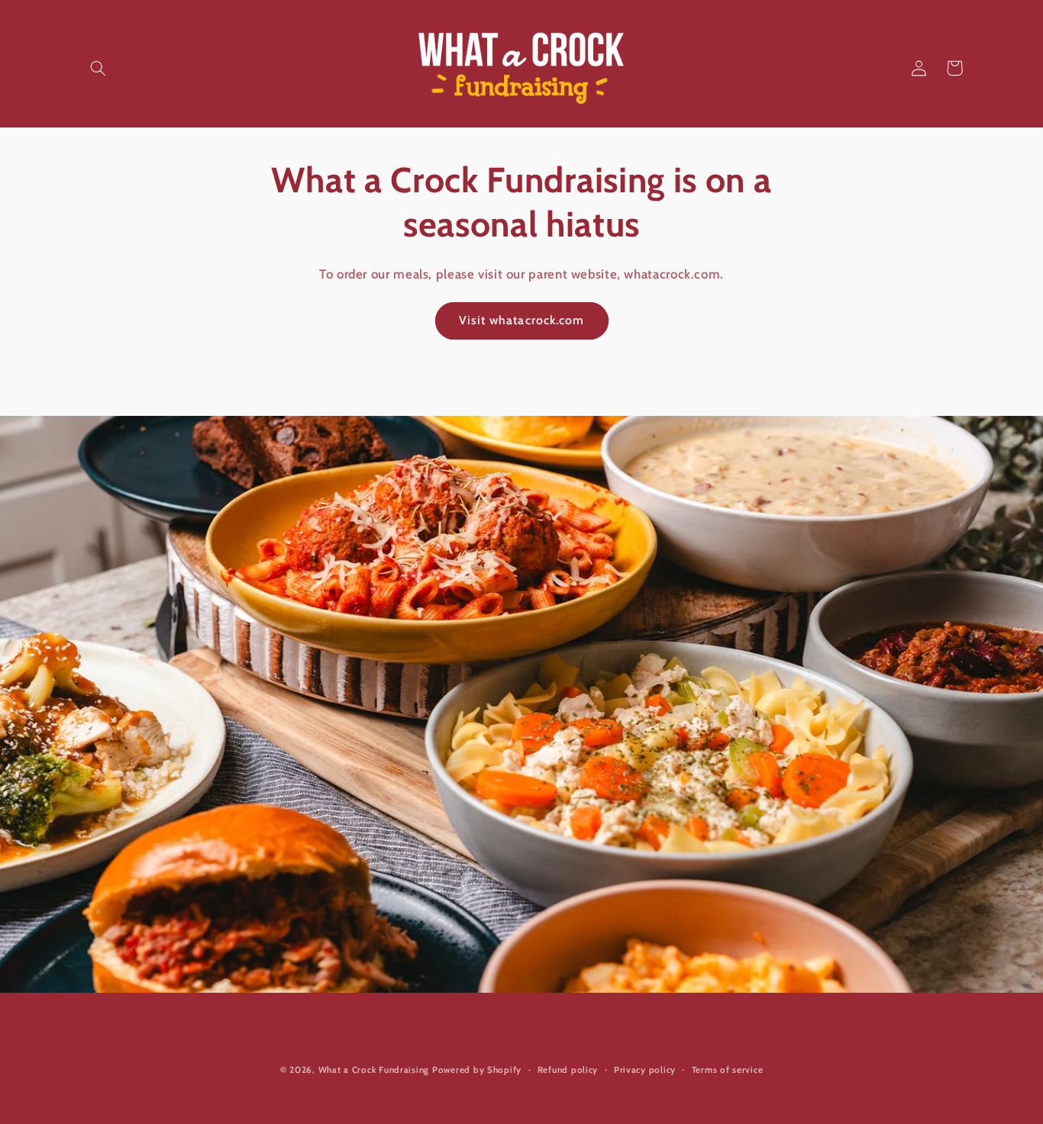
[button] (98, 67)
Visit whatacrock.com (521, 320)
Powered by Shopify (477, 1069)
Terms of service (728, 1069)
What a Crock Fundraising (374, 1069)
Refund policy (568, 1069)
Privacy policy (645, 1069)
